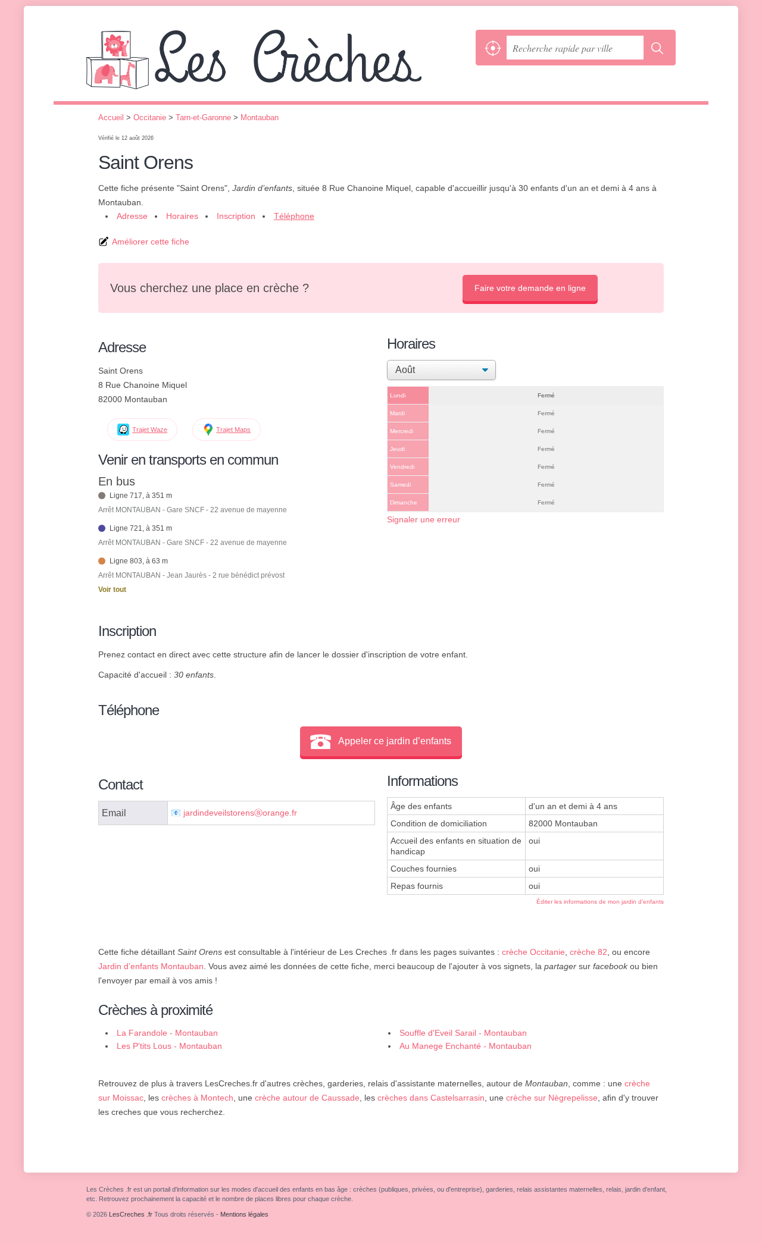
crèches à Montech (197, 1097)
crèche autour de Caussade (307, 1097)
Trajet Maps (233, 429)
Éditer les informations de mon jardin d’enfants (600, 901)
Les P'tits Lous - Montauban (169, 1046)
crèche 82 (588, 952)
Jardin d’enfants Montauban (151, 966)
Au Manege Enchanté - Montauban (465, 1046)
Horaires (182, 216)
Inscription (236, 216)
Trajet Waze (149, 429)
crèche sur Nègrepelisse (552, 1097)
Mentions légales (244, 1214)
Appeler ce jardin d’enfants (394, 741)
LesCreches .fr (278, 65)
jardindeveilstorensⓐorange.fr (240, 813)
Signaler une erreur (423, 519)
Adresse (132, 216)
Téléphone (294, 216)
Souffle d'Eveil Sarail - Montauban (463, 1033)
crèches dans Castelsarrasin (431, 1097)
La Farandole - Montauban (167, 1033)
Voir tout (112, 589)
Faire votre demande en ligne (530, 288)
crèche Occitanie (533, 952)
